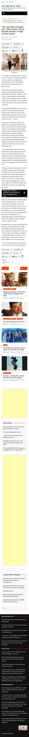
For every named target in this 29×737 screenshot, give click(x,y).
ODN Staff (5, 37)
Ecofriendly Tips (8, 616)
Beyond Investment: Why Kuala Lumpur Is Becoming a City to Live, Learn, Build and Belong (13, 659)
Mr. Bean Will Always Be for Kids (14, 322)
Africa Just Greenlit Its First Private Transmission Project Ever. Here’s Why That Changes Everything (14, 642)
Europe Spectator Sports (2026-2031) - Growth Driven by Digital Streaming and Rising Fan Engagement (14, 689)
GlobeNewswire (8, 684)
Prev (6, 268)
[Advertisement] (14, 403)
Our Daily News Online (11, 6)
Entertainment (7, 289)
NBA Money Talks (8, 591)
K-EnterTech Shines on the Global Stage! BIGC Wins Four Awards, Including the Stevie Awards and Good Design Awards (14, 696)
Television (19, 318)
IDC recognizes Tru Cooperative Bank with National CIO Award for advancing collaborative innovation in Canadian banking (14, 713)
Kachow (6, 324)
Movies (10, 39)
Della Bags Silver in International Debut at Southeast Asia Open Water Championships (14, 580)
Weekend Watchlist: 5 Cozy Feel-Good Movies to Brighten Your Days (14, 293)
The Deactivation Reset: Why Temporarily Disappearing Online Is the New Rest (14, 449)
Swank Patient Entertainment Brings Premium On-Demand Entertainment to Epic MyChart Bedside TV (14, 720)
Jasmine (7, 297)
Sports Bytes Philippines (12, 574)
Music (5, 345)
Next (23, 268)
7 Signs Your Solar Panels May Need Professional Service (13, 436)
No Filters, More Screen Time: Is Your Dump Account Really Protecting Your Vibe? (13, 442)
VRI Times (6, 648)
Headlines (5, 39)
